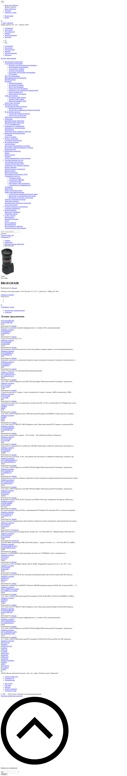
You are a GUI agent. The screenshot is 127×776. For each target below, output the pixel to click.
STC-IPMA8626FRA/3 (8, 462)
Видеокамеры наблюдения (14, 62)
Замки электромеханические (14, 192)
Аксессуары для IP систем (17, 115)
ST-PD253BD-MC (7, 612)
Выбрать (4, 774)
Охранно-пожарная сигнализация (16, 206)
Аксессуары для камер (12, 103)
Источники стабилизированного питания (19, 147)
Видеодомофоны (10, 210)
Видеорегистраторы (11, 105)
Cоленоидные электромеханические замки (23, 194)
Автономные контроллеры (14, 162)
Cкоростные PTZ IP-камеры (18, 88)
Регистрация (9, 16)
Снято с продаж (10, 215)
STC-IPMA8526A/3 (7, 623)
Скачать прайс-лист (7, 235)
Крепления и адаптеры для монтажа (21, 198)
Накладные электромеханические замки (22, 196)
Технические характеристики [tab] (15, 310)
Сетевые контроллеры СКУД (14, 164)
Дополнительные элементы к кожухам (18, 131)
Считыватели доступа (12, 176)
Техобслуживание (11, 35)
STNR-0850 (5, 569)
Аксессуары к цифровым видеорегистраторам (24, 110)
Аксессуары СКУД (11, 205)
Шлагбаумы (9, 189)
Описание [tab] (8, 312)
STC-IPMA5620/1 (7, 483)
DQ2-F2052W (5, 537)
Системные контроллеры (13, 140)
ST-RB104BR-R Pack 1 (8, 548)
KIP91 (3, 419)
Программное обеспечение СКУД (16, 174)
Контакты (8, 37)
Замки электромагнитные (13, 190)
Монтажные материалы (13, 151)
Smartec (14, 326)
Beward (14, 288)
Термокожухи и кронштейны (14, 126)
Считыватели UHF (15, 181)
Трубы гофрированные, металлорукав (17, 158)
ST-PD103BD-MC (7, 322)
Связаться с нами (10, 691)
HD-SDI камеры (10, 79)
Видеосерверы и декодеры (14, 226)
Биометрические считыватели (15, 169)
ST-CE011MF (5, 440)
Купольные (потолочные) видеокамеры (22, 72)
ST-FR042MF (5, 344)
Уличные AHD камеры (16, 99)
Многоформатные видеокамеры (15, 78)
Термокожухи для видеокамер (15, 128)
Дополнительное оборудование (15, 228)
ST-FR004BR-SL (6, 355)
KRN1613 (4, 580)
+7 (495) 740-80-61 (7, 23)
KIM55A (4, 601)
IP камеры (8, 81)
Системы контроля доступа (14, 160)
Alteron (14, 412)
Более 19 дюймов (10, 137)
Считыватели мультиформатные (20, 185)
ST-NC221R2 (5, 387)
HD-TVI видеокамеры (12, 76)
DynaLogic (15, 530)
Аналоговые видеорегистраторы (16, 106)
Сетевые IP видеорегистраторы (19, 113)
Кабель (7, 153)
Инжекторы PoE (10, 149)
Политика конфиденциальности (12, 696)
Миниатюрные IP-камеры (17, 94)
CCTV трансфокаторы (12, 124)
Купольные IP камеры (16, 85)
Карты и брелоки (10, 167)
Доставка (8, 685)
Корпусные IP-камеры (16, 87)
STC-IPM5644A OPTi (8, 634)
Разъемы (8, 156)
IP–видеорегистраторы (12, 112)
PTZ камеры (13, 74)
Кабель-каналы (10, 155)
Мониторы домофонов (12, 212)
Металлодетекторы (11, 172)
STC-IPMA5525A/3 (7, 376)
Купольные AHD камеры (17, 97)
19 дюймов (8, 135)
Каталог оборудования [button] (8, 58)
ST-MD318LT (5, 451)
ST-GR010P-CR (6, 515)
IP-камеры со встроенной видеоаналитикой (23, 90)
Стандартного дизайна (16, 69)
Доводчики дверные (12, 201)
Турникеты (8, 187)
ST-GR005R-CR (6, 473)
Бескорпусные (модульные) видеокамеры (23, 65)
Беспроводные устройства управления (18, 203)
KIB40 (3, 408)
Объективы (9, 119)
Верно (7, 9)
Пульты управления (11, 139)
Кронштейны (9, 130)
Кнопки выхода (10, 171)
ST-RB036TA (5, 333)
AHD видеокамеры (11, 96)
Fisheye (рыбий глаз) (16, 92)
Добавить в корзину (7, 295)
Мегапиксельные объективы (14, 122)
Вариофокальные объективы (14, 121)
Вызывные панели (11, 214)
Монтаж (7, 33)
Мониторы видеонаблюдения (15, 133)
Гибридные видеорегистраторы (15, 117)
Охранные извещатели (12, 208)
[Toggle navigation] (2, 2)
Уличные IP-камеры (15, 83)
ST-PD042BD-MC (7, 430)
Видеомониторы (10, 224)
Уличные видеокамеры (16, 71)
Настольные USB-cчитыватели (19, 183)
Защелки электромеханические (15, 199)
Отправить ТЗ (5, 237)
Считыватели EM (15, 178)
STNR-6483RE (6, 505)
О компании (9, 28)
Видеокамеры (9, 217)
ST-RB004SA (5, 365)
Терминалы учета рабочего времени (17, 165)
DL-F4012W (5, 526)
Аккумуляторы (10, 144)
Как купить (9, 30)
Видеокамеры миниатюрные (18, 67)
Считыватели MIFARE (16, 180)
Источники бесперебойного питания (17, 146)
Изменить (12, 9)
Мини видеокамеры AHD (17, 101)
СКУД (7, 221)
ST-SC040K (5, 397)
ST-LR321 (4, 558)
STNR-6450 (5, 494)
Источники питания (11, 142)
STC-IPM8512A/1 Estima (9, 591)
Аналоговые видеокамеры (14, 63)
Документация (10, 32)
